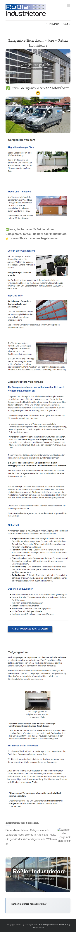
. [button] (58, 238)
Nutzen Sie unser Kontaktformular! (29, 903)
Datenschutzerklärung (59, 924)
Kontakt (43, 924)
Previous (54, 24)
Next (65, 24)
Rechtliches (38, 927)
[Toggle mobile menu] (68, 6)
